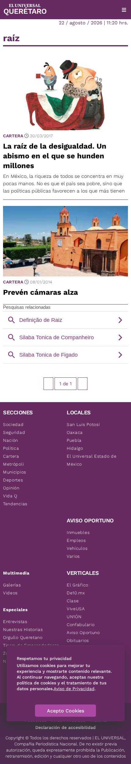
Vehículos (77, 548)
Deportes (13, 480)
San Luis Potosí (83, 424)
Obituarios (78, 640)
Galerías (12, 584)
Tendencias (15, 503)
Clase (73, 600)
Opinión (11, 487)
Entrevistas (15, 621)
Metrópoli (13, 464)
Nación (10, 440)
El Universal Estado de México (91, 460)
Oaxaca (75, 432)
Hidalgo (75, 448)
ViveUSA (76, 608)
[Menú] (124, 10)
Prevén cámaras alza (40, 292)
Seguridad (14, 432)
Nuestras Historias (23, 629)
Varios (73, 556)
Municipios (14, 472)
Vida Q (10, 495)
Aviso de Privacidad (74, 688)
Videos (10, 592)
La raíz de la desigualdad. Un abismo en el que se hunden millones (54, 156)
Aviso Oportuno (83, 632)
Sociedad (13, 424)
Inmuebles (78, 532)
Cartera (13, 135)
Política (11, 448)
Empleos (76, 540)
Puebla (74, 440)
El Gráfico (77, 584)
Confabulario (80, 624)
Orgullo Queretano (23, 637)
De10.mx (76, 592)
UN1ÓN (74, 616)
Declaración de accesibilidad (65, 727)
